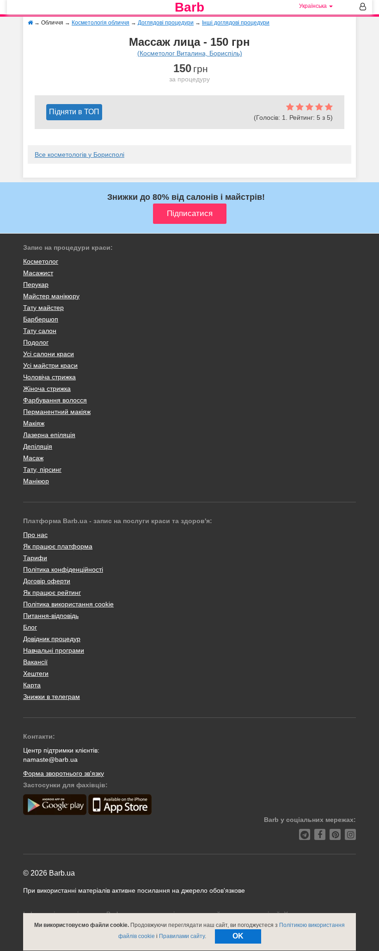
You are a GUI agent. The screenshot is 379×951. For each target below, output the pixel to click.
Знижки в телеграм (51, 696)
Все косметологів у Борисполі (79, 154)
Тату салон (39, 330)
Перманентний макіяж (57, 411)
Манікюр (36, 481)
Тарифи (35, 558)
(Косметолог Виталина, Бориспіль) (189, 53)
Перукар (36, 284)
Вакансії (35, 662)
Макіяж (33, 423)
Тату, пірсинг (42, 469)
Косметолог (40, 261)
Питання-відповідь (51, 615)
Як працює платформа (57, 546)
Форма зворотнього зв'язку (63, 773)
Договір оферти (46, 581)
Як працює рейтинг (52, 592)
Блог (30, 627)
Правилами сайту (182, 936)
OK (238, 936)
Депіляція (37, 446)
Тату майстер (43, 307)
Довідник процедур (51, 638)
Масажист (38, 273)
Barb (189, 7)
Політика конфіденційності (63, 569)
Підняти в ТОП (74, 112)
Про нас (35, 534)
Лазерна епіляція (49, 434)
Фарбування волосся (55, 400)
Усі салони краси (48, 354)
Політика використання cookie (68, 604)
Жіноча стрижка (47, 388)
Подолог (36, 342)
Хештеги (36, 673)
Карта (32, 685)
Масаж (33, 458)
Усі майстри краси (50, 365)
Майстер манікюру (51, 296)
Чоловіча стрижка (49, 377)
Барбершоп (40, 319)
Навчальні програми (53, 650)
